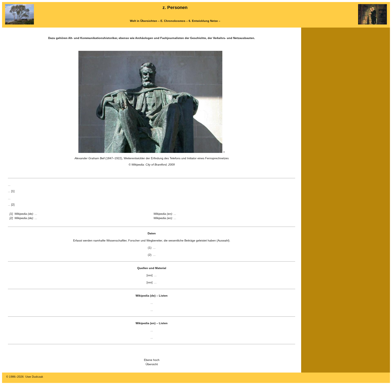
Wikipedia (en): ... (165, 213)
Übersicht (152, 364)
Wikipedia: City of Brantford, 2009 (153, 164)
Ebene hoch (151, 360)
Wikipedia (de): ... (25, 213)
